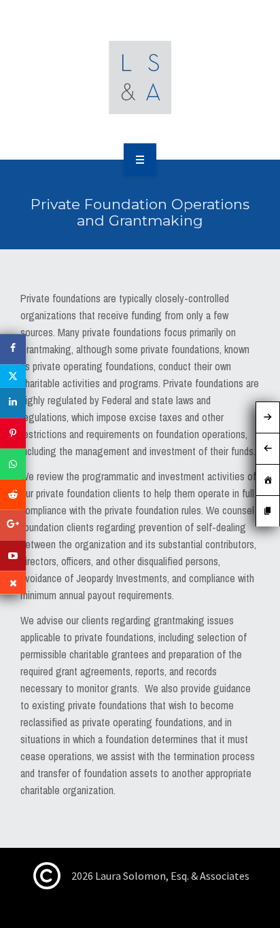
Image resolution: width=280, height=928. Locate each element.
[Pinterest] (13, 433)
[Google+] (13, 525)
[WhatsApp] (13, 464)
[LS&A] (140, 77)
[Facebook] (13, 349)
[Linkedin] (13, 403)
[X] (13, 376)
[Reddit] (13, 495)
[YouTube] (13, 556)
